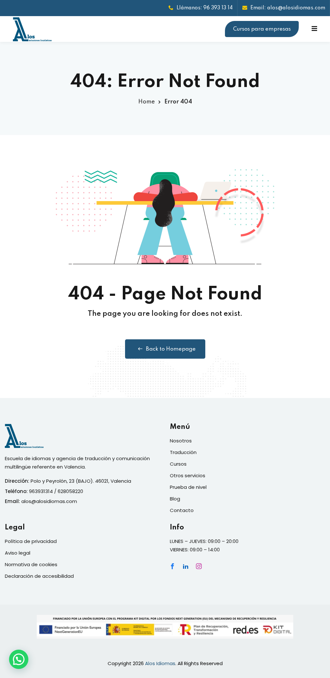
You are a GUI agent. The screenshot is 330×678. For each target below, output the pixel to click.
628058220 (70, 491)
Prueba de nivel (188, 487)
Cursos (178, 463)
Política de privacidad (31, 541)
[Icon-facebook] (172, 566)
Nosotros (181, 440)
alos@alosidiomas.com (49, 501)
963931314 (41, 491)
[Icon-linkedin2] (185, 566)
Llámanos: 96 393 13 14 (205, 8)
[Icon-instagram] (199, 566)
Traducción (183, 452)
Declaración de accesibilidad (39, 576)
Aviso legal (17, 552)
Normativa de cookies (31, 564)
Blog (175, 498)
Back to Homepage (171, 349)
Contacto (182, 510)
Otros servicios (187, 475)
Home (146, 102)
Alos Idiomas (160, 663)
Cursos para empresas (262, 29)
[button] (18, 659)
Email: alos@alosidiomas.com (287, 8)
